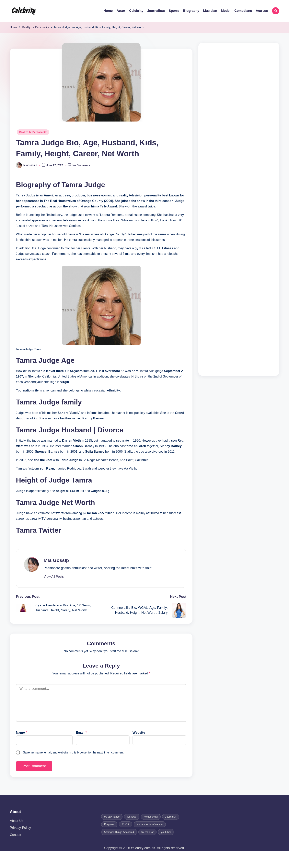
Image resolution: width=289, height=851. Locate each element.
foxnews (131, 816)
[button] (54, 576)
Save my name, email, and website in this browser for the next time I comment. (73, 752)
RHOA (125, 824)
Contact (15, 835)
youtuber (166, 832)
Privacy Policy (20, 828)
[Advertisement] (238, 209)
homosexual (151, 816)
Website (139, 732)
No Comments (81, 165)
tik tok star (147, 832)
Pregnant (109, 824)
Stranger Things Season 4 (119, 832)
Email (81, 732)
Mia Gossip (56, 560)
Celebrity (23, 11)
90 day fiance (112, 816)
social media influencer (150, 824)
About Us (16, 821)
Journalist (170, 816)
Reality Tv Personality (33, 132)
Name (21, 732)
